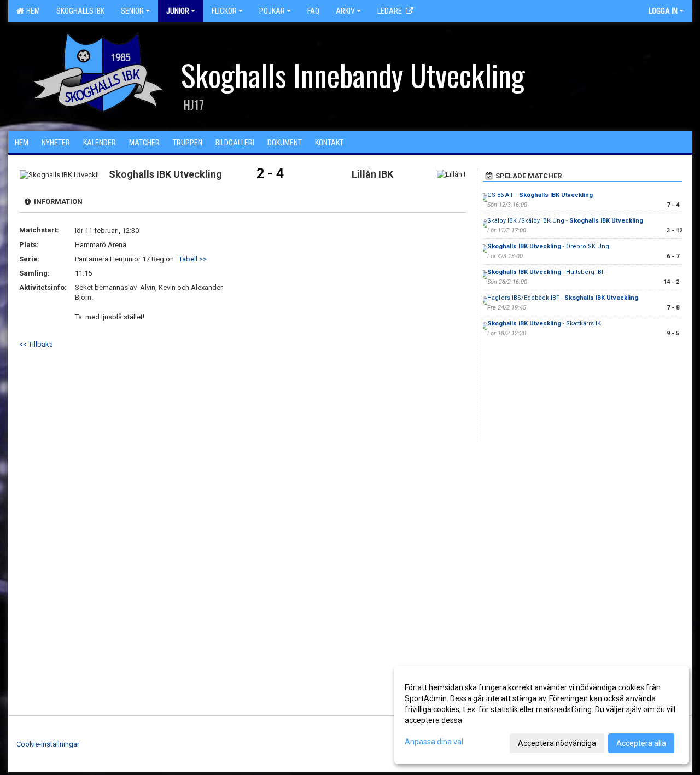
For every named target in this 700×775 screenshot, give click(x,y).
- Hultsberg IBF (546, 272)
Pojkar (272, 11)
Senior (132, 11)
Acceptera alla (641, 743)
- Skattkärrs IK (544, 323)
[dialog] (541, 715)
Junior (177, 11)
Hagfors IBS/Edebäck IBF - (562, 297)
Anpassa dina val (434, 741)
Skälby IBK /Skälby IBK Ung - (565, 220)
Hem (31, 11)
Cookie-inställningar (47, 744)
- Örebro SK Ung (548, 246)
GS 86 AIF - (540, 195)
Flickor (224, 11)
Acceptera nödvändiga (557, 743)
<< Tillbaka (36, 344)
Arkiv (345, 11)
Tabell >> (193, 259)
